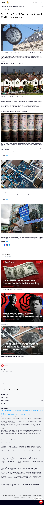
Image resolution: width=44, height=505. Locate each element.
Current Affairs (8, 9)
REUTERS (7, 61)
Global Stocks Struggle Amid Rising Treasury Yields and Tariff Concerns (12, 356)
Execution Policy (22, 495)
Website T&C (23, 497)
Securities (20, 21)
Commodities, (8, 21)
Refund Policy (28, 495)
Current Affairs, (13, 21)
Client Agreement (5, 495)
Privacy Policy (16, 497)
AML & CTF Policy (13, 495)
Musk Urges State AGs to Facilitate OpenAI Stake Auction (10, 323)
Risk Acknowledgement (37, 495)
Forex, (17, 21)
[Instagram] (6, 245)
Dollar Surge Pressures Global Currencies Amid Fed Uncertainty (11, 289)
